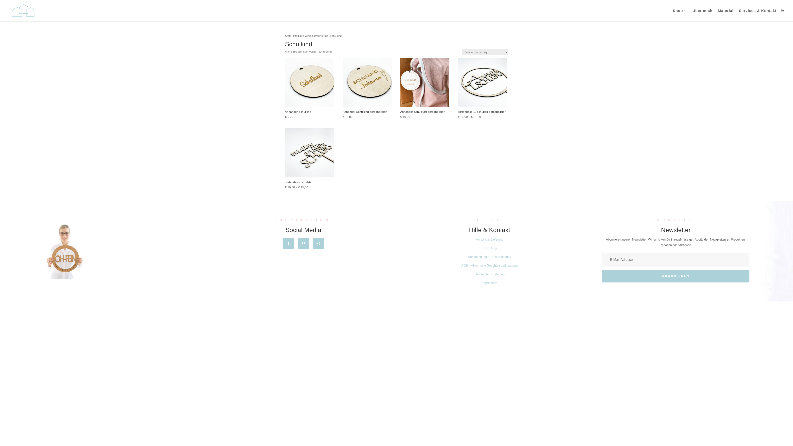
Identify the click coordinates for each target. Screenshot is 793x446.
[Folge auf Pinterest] (303, 243)
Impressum (489, 283)
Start (288, 35)
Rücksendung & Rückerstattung (489, 257)
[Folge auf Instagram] (318, 243)
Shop (678, 11)
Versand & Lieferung (489, 239)
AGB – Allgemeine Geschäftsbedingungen (489, 265)
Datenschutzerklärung (490, 274)
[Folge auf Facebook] (288, 243)
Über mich (702, 11)
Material (726, 11)
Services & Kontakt (757, 11)
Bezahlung (489, 248)
